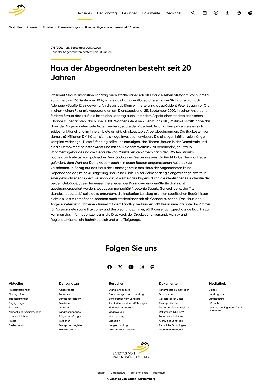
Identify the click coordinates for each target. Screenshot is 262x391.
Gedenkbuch (116, 311)
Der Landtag (69, 283)
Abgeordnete (66, 289)
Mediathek (217, 283)
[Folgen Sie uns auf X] (120, 267)
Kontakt (101, 372)
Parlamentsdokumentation (174, 289)
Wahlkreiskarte (67, 329)
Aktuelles (48, 27)
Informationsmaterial (171, 329)
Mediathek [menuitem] (173, 13)
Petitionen (64, 320)
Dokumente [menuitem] (151, 13)
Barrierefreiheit (139, 372)
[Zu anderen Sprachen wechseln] (250, 13)
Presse (12, 320)
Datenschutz (118, 372)
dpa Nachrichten (19, 316)
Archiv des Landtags (171, 320)
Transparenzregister (70, 325)
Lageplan (114, 320)
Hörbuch (214, 303)
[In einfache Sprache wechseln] (227, 13)
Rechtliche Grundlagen (172, 325)
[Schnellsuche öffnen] (193, 13)
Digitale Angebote (119, 289)
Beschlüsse (15, 307)
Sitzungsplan (16, 294)
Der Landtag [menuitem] (107, 13)
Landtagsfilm (216, 298)
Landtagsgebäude (70, 311)
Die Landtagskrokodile (122, 329)
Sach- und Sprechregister (174, 307)
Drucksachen (166, 294)
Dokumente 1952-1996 (171, 311)
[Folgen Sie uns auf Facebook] (110, 267)
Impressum (159, 372)
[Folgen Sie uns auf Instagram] (142, 267)
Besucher (116, 283)
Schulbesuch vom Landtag (124, 298)
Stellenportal (16, 325)
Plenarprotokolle (168, 303)
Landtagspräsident (70, 298)
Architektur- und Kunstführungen (128, 303)
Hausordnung (116, 316)
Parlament (65, 294)
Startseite (31, 27)
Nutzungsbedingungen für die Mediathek (226, 309)
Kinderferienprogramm (122, 307)
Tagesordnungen (19, 298)
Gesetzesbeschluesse (171, 298)
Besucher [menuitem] (129, 13)
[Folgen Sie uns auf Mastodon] (152, 267)
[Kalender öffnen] (204, 13)
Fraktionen (65, 303)
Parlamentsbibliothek (171, 316)
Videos (213, 289)
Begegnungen (17, 303)
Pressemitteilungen (69, 27)
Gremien (64, 307)
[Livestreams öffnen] (216, 13)
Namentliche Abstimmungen (25, 311)
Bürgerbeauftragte (70, 316)
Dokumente (168, 283)
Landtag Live (216, 294)
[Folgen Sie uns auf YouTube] (131, 267)
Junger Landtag (118, 325)
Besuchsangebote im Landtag (126, 294)
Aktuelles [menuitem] (85, 13)
